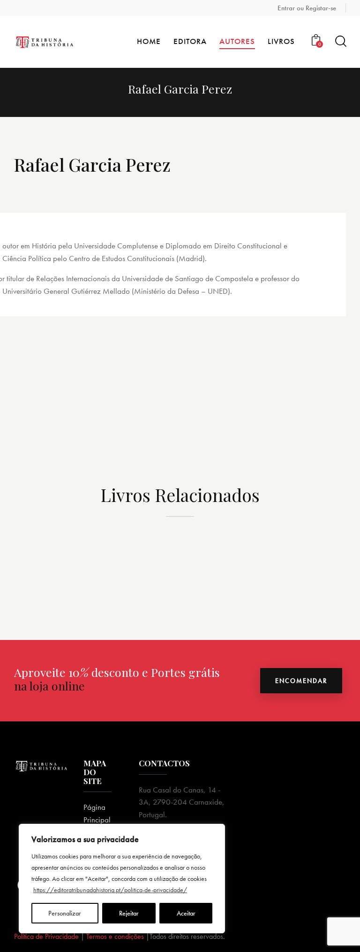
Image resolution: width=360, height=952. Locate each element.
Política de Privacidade (46, 936)
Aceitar (186, 913)
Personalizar (64, 913)
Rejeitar (129, 913)
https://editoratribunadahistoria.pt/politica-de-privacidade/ (110, 890)
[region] (122, 878)
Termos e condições (115, 936)
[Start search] (340, 41)
